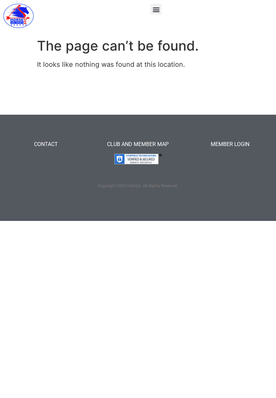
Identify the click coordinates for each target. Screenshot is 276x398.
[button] (156, 9)
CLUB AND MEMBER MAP (138, 144)
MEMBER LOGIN (230, 144)
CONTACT (46, 144)
